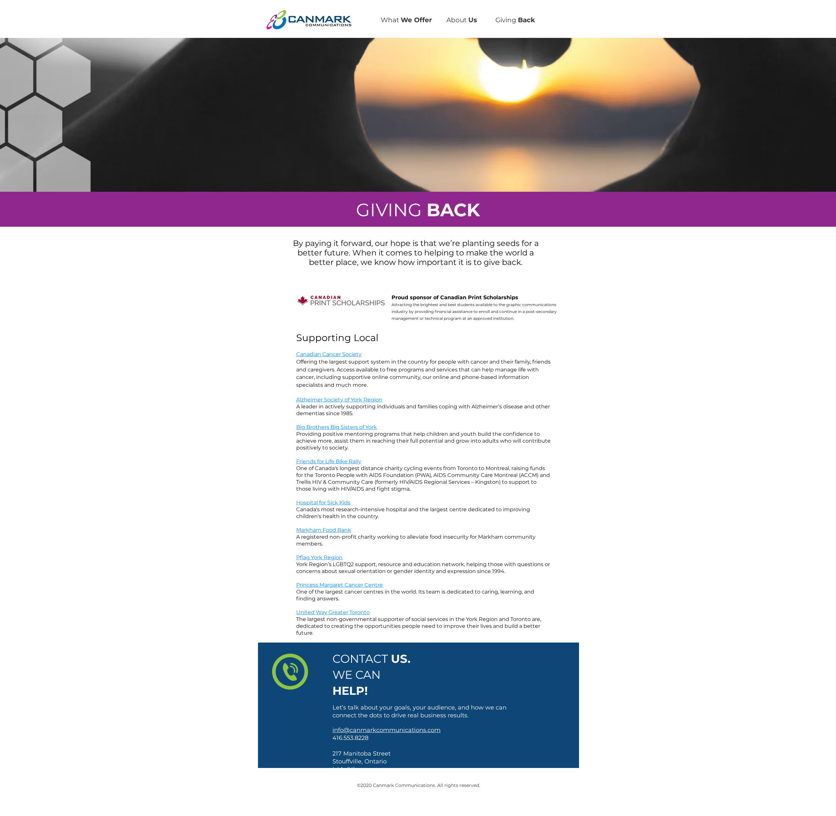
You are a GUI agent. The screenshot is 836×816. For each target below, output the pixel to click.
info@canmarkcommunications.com (386, 730)
